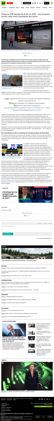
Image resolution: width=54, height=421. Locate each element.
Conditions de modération (6, 410)
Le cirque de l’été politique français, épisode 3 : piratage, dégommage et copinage (18, 299)
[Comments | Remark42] (27, 231)
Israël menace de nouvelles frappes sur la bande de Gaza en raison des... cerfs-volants (20, 289)
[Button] (52, 3)
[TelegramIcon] (40, 3)
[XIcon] (37, 3)
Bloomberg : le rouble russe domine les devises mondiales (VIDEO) (18, 391)
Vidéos (50, 7)
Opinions (32, 7)
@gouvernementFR (10, 108)
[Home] (3, 3)
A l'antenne (44, 7)
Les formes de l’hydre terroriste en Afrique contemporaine (13, 302)
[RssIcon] (42, 3)
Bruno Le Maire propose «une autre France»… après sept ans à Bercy (16, 275)
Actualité (4, 7)
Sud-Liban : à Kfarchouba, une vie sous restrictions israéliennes (15, 286)
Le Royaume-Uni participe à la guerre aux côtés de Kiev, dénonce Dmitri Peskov (43, 333)
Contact (2, 412)
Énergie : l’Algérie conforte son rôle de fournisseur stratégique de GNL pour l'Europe (19, 313)
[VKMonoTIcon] (33, 3)
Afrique (22, 7)
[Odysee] (35, 3)
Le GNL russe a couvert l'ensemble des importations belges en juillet (16, 316)
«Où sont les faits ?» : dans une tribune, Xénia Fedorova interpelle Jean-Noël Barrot (13, 339)
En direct (10, 3)
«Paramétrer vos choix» (18, 417)
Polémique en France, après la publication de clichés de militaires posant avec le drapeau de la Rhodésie (23, 268)
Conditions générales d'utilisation (5, 405)
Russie (17, 7)
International (12, 7)
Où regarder (27, 3)
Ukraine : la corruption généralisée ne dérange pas (12, 296)
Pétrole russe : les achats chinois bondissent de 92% (12, 310)
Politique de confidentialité (6, 407)
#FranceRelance (21, 108)
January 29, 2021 (35, 110)
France (27, 7)
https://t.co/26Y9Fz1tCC (36, 108)
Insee (25, 75)
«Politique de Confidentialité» (6, 419)
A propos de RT (4, 403)
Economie (38, 7)
